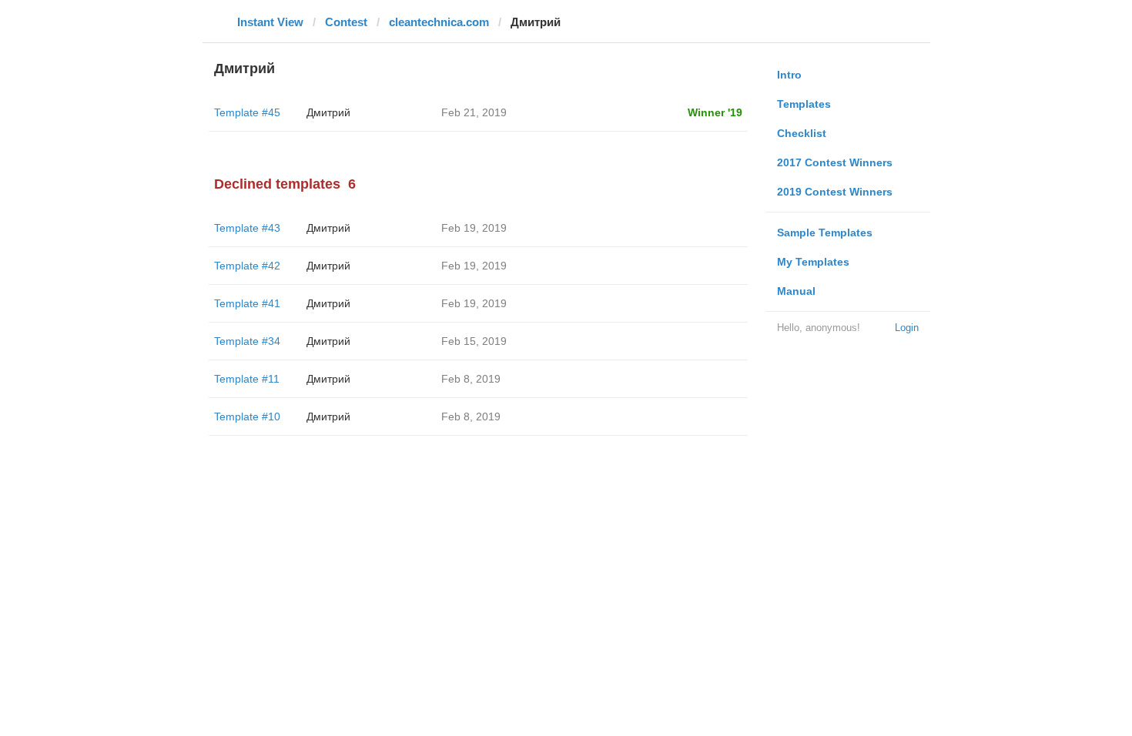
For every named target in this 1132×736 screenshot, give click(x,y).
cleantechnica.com (439, 21)
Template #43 (247, 228)
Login (907, 327)
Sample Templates (824, 232)
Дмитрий (328, 112)
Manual (796, 291)
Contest (346, 21)
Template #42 (247, 265)
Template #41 (247, 303)
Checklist (801, 133)
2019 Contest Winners (835, 192)
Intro (789, 75)
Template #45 (247, 112)
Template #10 (247, 416)
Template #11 (247, 379)
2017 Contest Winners (835, 162)
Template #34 (247, 341)
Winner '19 (715, 112)
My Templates (813, 262)
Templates (804, 104)
